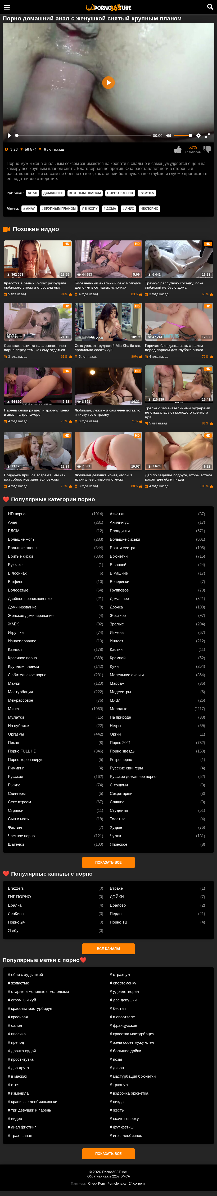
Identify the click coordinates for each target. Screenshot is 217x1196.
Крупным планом (85, 193)
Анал (32, 193)
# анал (29, 208)
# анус (128, 208)
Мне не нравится (207, 150)
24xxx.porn (137, 1183)
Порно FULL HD (120, 193)
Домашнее (53, 193)
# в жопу (89, 208)
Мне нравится (178, 150)
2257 (116, 1176)
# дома (110, 208)
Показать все (108, 862)
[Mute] (168, 135)
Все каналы (108, 949)
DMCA (125, 1176)
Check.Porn (96, 1183)
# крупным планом (59, 208)
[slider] (83, 135)
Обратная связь (99, 1176)
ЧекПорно (149, 208)
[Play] (9, 135)
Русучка (146, 193)
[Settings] (198, 135)
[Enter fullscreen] (207, 135)
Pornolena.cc (116, 1183)
